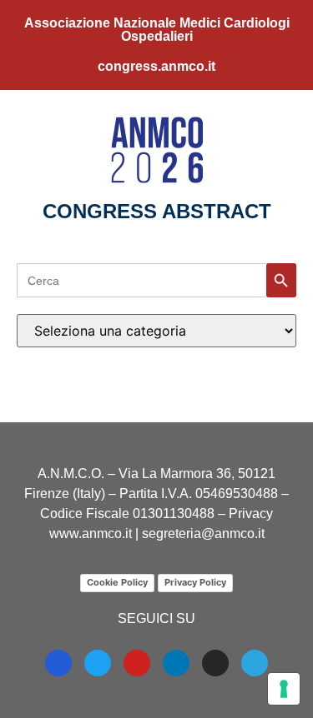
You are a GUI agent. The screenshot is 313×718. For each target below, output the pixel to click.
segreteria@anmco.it (203, 533)
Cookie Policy (117, 582)
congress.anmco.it (156, 66)
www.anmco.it (90, 533)
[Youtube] (137, 663)
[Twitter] (97, 663)
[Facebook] (58, 663)
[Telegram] (254, 663)
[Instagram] (215, 663)
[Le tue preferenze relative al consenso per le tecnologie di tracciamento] (284, 689)
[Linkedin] (176, 663)
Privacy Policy (195, 582)
